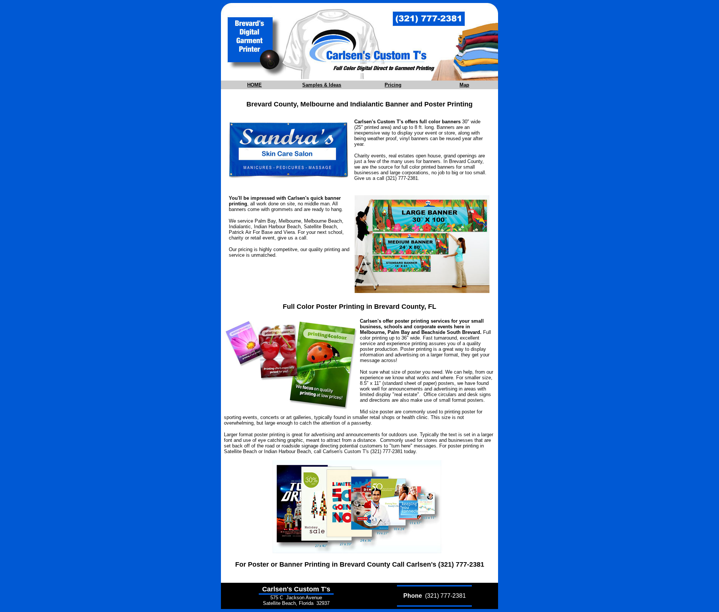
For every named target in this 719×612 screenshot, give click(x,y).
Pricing (393, 85)
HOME (254, 85)
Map (464, 85)
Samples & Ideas (321, 85)
